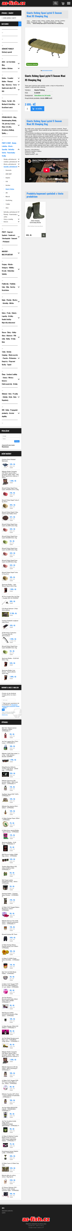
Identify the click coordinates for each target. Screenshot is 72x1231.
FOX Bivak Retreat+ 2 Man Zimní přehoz (10, 609)
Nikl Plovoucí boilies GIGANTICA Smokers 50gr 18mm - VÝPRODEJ (10, 1014)
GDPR (3, 1212)
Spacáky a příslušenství (50, 22)
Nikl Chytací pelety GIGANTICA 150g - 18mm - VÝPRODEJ (10, 881)
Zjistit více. (5, 714)
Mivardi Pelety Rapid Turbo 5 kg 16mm (10, 500)
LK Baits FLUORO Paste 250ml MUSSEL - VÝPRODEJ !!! (10, 960)
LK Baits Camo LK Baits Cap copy (10, 1164)
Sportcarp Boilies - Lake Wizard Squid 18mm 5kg (9, 585)
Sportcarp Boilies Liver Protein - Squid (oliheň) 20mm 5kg (9, 672)
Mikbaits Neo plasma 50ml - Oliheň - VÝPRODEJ (10, 806)
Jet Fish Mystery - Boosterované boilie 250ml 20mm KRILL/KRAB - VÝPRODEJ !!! (10, 1000)
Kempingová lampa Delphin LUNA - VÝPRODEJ (10, 1152)
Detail (11, 467)
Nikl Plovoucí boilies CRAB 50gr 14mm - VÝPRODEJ (10, 855)
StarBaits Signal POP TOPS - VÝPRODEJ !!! (10, 794)
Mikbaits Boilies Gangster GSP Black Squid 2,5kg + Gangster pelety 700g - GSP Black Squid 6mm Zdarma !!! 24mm (10, 474)
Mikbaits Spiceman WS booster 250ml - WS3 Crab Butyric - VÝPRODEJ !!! (10, 782)
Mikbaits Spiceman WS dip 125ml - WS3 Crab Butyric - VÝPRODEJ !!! (10, 1068)
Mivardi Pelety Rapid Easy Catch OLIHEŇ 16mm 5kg (9, 549)
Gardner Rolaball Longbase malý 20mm (10, 621)
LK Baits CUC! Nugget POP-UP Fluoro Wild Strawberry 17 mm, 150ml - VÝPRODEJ (10, 985)
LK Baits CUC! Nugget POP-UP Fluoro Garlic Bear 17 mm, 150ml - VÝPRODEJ (10, 1082)
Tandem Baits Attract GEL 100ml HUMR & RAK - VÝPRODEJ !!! (9, 868)
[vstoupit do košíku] (62, 3)
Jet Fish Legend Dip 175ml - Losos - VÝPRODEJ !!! (10, 742)
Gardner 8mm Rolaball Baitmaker (8, 460)
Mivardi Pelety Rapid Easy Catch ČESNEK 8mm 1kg (9, 537)
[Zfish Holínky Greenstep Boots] (35, 210)
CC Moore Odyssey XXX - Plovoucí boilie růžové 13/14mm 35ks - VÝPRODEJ (10, 1189)
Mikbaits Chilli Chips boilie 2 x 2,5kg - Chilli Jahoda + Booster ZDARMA (10, 755)
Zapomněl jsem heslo (8, 445)
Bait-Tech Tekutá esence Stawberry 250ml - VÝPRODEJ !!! (9, 729)
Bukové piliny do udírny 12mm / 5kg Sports (9, 1176)
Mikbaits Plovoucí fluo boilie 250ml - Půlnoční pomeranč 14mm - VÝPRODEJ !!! (10, 922)
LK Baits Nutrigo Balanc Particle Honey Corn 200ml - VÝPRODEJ (10, 946)
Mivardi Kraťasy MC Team (9, 934)
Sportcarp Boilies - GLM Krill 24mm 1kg (10, 659)
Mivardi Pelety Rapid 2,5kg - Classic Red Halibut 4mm (10, 512)
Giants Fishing (39, 90)
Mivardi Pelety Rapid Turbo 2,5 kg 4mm (10, 573)
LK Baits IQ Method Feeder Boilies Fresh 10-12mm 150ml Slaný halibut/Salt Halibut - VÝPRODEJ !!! (10, 1138)
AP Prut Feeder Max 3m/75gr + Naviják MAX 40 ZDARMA (10, 597)
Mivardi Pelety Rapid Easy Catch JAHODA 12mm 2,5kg (10, 488)
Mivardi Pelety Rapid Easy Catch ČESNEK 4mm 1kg (9, 647)
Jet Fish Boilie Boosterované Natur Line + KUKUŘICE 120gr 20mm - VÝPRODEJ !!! (10, 1039)
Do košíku (39, 109)
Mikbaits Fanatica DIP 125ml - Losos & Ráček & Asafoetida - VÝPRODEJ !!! (10, 1095)
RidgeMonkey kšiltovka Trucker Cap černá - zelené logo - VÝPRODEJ (10, 768)
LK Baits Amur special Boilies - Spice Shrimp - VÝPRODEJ (10, 831)
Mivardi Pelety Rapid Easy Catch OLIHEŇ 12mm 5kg (9, 524)
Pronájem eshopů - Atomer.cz (35, 1227)
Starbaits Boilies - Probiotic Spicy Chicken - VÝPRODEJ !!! (10, 895)
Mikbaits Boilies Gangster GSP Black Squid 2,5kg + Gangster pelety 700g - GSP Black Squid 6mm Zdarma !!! (10, 1054)
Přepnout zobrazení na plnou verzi (36, 1223)
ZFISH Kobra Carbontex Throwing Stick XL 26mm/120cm (9, 634)
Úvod (28, 20)
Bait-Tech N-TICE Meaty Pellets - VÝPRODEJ (9, 972)
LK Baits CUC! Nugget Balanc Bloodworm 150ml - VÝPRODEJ (10, 908)
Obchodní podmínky (7, 1210)
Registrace (5, 446)
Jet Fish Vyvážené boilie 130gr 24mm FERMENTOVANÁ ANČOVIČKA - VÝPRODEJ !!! (10, 1123)
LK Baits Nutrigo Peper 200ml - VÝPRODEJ (10, 819)
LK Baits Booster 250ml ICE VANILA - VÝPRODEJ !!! (10, 1026)
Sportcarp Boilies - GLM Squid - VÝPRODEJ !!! (9, 843)
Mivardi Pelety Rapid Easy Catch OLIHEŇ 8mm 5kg (9, 561)
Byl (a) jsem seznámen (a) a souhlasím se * (10, 705)
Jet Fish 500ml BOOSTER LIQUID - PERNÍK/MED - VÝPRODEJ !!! (9, 1109)
